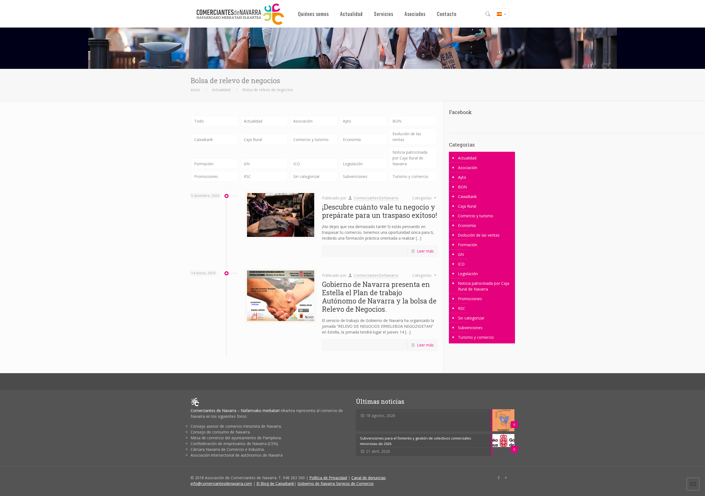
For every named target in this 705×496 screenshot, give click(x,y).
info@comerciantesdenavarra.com (221, 483)
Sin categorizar (306, 176)
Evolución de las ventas (406, 136)
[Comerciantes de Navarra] (240, 14)
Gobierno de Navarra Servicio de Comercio (335, 483)
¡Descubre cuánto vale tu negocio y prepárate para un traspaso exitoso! (379, 211)
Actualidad (221, 89)
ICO (296, 163)
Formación (203, 163)
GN (247, 163)
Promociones (206, 176)
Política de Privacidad (328, 477)
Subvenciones (355, 176)
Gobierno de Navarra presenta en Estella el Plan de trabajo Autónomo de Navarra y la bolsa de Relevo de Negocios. (379, 297)
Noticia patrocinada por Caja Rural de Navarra (409, 158)
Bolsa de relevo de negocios (267, 89)
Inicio (195, 89)
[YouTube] (506, 477)
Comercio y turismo (311, 139)
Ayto (347, 121)
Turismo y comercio (410, 176)
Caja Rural (253, 139)
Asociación (303, 121)
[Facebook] (498, 477)
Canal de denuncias (368, 477)
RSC (247, 176)
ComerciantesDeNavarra (376, 197)
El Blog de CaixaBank (275, 483)
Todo (199, 121)
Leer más (425, 251)
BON (396, 121)
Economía (352, 139)
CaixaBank (203, 139)
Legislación (353, 163)
